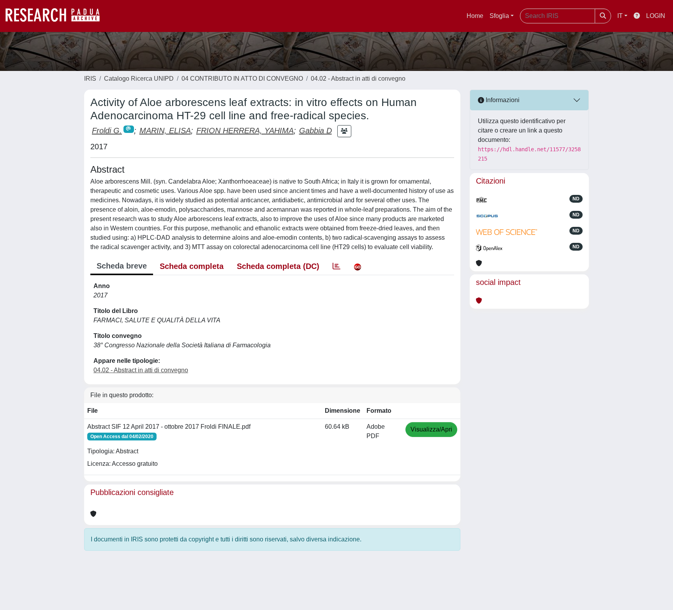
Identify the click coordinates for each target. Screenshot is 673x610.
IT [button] (620, 15)
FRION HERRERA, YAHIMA (245, 130)
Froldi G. (107, 130)
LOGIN (655, 15)
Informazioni (502, 100)
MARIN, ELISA (165, 130)
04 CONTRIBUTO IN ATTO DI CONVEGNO (242, 78)
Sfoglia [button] (499, 15)
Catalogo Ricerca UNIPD (139, 78)
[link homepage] (56, 16)
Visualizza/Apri (431, 429)
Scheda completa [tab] (192, 266)
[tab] (336, 266)
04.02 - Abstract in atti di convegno (358, 78)
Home (475, 15)
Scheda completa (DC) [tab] (278, 266)
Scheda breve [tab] (122, 266)
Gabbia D (315, 130)
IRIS (90, 78)
